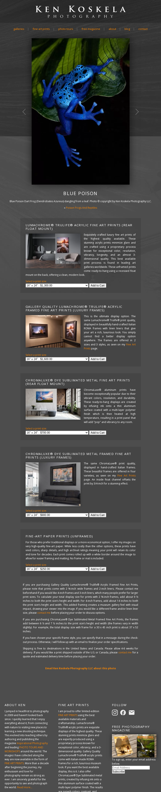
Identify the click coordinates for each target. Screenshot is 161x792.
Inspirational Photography (32, 743)
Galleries (18, 29)
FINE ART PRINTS (14, 763)
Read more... (24, 787)
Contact (143, 29)
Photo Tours (65, 29)
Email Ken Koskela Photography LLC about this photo (80, 668)
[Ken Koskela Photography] (80, 17)
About (112, 29)
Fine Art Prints (41, 29)
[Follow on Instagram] (115, 712)
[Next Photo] (135, 130)
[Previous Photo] (26, 130)
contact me (44, 612)
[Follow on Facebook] (124, 712)
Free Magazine (91, 29)
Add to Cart (98, 285)
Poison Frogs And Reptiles (81, 207)
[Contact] (132, 712)
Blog (127, 29)
